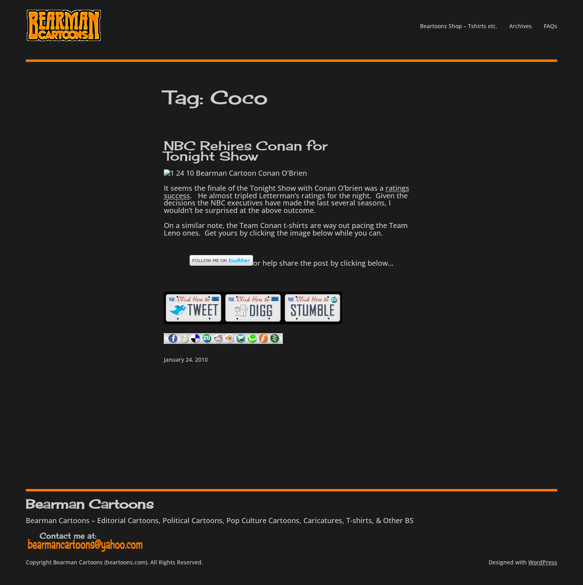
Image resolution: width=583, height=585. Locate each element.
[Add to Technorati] (252, 341)
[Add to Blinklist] (230, 341)
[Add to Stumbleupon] (312, 321)
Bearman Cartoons (89, 504)
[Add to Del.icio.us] (195, 341)
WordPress (542, 562)
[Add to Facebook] (173, 341)
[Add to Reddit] (218, 341)
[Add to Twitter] (241, 341)
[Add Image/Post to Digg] (253, 321)
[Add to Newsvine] (274, 341)
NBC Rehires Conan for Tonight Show (246, 151)
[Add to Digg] (184, 341)
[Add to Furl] (263, 341)
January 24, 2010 (186, 359)
